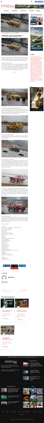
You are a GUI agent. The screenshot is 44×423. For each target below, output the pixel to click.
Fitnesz (19, 411)
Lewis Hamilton (36, 66)
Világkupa (39, 76)
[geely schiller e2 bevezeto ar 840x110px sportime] (29, 6)
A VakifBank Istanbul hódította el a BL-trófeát (22, 311)
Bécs (32, 58)
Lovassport (40, 411)
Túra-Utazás (34, 411)
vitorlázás (33, 77)
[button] (1, 1)
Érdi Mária (34, 79)
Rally (18, 32)
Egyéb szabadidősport (26, 411)
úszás (32, 80)
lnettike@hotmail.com (7, 259)
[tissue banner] (36, 97)
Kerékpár (7, 411)
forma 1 (33, 61)
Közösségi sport (22, 414)
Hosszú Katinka (38, 62)
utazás (32, 75)
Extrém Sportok (13, 411)
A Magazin (6, 10)
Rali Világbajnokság (38, 70)
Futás (3, 411)
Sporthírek (14, 10)
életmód (40, 79)
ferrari (40, 60)
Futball (39, 61)
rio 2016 (38, 71)
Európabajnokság (34, 60)
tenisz (34, 74)
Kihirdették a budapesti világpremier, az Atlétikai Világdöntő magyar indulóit (35, 371)
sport (32, 72)
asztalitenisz (33, 55)
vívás (37, 77)
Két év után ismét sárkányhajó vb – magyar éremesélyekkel (7, 338)
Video (36, 75)
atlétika (38, 55)
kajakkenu (32, 64)
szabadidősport (34, 73)
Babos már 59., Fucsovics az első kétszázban (7, 311)
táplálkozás (39, 74)
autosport (32, 56)
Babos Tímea (39, 56)
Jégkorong (39, 63)
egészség (37, 59)
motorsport (35, 69)
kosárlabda (35, 65)
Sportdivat (23, 10)
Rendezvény (33, 71)
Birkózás (39, 57)
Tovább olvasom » (5, 318)
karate (37, 64)
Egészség (31, 10)
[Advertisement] (14, 80)
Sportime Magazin (38, 72)
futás (32, 62)
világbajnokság (33, 76)
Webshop (38, 10)
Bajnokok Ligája (33, 57)
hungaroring (33, 63)
